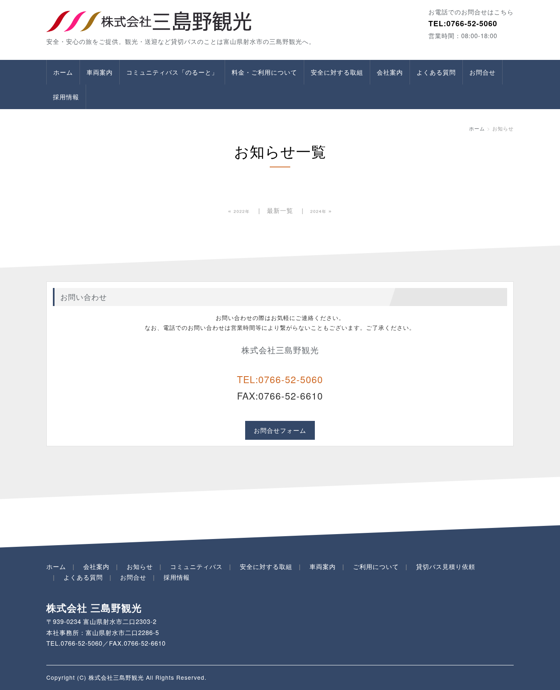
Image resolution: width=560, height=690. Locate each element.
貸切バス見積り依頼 (445, 566)
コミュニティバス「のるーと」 (172, 72)
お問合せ (482, 72)
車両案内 (100, 72)
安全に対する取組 (337, 72)
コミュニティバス (196, 566)
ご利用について (376, 566)
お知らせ (140, 566)
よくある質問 (436, 72)
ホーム (63, 72)
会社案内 (390, 72)
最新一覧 (280, 210)
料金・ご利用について (264, 72)
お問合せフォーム (280, 430)
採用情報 (66, 96)
